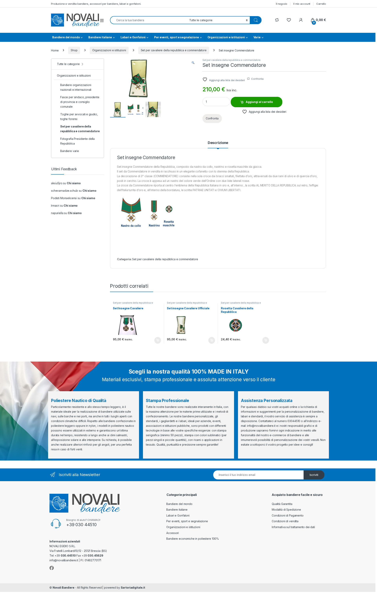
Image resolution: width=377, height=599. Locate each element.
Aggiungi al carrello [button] (155, 340)
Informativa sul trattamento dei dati (293, 527)
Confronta (257, 78)
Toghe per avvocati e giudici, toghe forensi (79, 117)
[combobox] (148, 20)
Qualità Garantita (282, 504)
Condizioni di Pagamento (288, 515)
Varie (257, 37)
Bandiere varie (69, 151)
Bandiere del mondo (66, 37)
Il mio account (301, 3)
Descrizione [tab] (218, 143)
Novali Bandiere (63, 587)
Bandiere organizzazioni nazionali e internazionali (75, 87)
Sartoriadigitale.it (133, 587)
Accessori (172, 533)
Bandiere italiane (100, 37)
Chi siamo (74, 183)
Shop (74, 50)
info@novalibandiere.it (261, 425)
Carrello (321, 3)
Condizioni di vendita (285, 521)
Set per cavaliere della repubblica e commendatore (174, 50)
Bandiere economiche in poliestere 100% (192, 538)
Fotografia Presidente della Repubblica (77, 141)
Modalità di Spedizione (286, 509)
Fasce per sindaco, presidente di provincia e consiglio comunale (79, 101)
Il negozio (281, 3)
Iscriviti (314, 474)
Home (55, 50)
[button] (193, 62)
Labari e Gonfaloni (133, 37)
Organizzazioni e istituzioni (226, 37)
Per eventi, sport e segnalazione (176, 37)
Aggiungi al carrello (259, 101)
